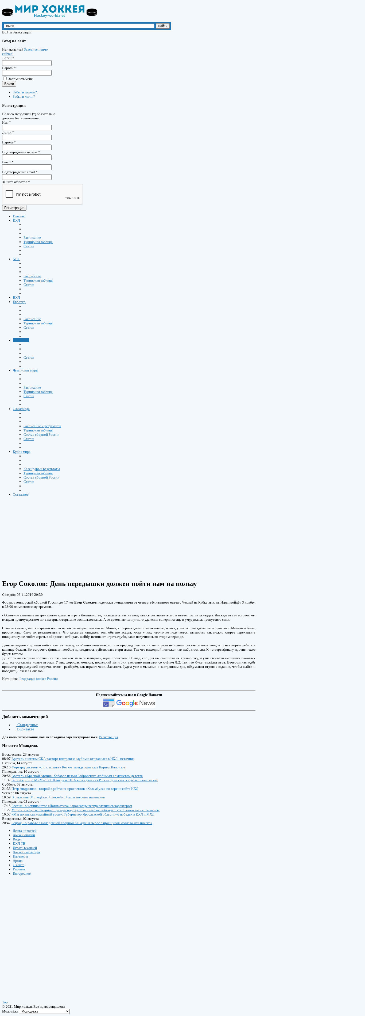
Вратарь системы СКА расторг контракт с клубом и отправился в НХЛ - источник (72, 759)
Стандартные (27, 725)
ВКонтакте (25, 729)
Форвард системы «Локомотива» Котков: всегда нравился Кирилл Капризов (68, 767)
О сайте (18, 865)
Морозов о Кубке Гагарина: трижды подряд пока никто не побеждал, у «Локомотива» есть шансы (85, 810)
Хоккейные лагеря (26, 852)
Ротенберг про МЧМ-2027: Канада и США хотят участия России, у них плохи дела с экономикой (84, 780)
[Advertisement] (162, 537)
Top (5, 1002)
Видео (17, 839)
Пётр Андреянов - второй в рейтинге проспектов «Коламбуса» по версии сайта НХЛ (74, 789)
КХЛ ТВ (19, 843)
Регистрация (14, 208)
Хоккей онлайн (24, 835)
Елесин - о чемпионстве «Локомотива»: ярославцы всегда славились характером (71, 806)
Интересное (22, 873)
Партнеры (20, 856)
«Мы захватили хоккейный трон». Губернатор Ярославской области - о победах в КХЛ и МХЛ (82, 814)
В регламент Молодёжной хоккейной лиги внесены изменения (58, 797)
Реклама (19, 869)
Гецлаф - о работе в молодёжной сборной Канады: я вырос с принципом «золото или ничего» (81, 823)
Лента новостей (25, 831)
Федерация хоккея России (38, 679)
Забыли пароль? (25, 92)
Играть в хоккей (25, 848)
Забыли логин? (24, 96)
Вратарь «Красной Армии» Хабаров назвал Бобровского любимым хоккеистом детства (77, 776)
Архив (17, 861)
